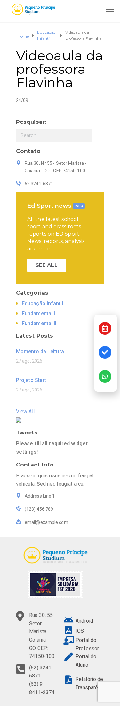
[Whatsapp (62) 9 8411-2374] (105, 376)
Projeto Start (31, 380)
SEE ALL (47, 265)
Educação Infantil (46, 35)
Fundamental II (39, 323)
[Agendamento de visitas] (105, 328)
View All (25, 411)
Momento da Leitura (40, 352)
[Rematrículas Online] (105, 352)
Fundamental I (38, 313)
